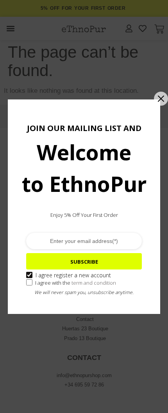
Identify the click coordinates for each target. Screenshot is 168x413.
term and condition (93, 282)
